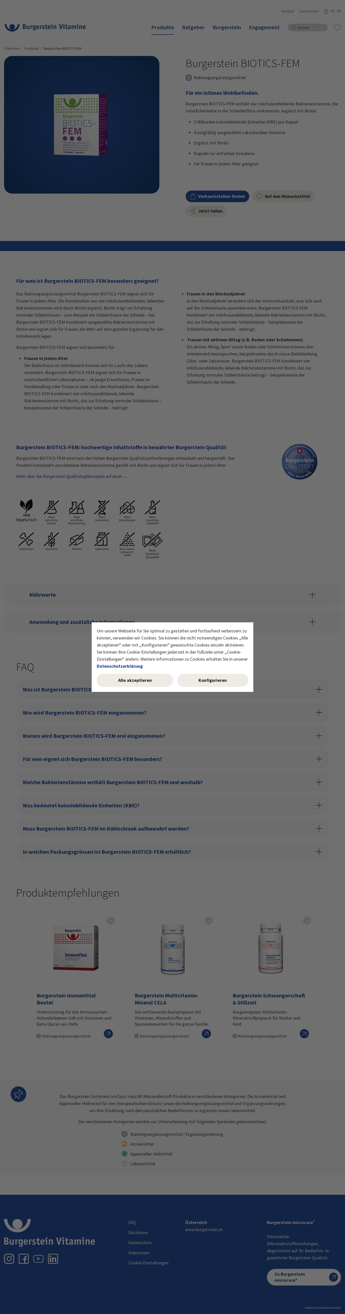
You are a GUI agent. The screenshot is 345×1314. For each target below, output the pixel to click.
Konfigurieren (213, 680)
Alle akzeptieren (135, 680)
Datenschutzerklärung (120, 666)
